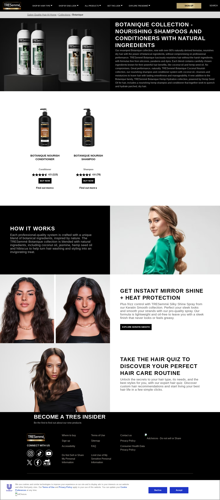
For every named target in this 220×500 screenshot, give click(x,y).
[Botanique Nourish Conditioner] (45, 127)
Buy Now (45, 181)
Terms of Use (48, 487)
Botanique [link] (77, 14)
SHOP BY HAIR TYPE (41, 6)
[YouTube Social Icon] (48, 453)
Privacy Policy (65, 487)
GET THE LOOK (113, 6)
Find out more (44, 188)
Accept (179, 490)
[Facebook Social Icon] (37, 462)
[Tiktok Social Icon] (39, 453)
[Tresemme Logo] (12, 5)
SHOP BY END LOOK (67, 6)
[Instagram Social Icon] (30, 453)
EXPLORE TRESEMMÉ (138, 6)
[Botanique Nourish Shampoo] (88, 127)
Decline (157, 490)
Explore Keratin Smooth (136, 327)
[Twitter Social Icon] (29, 462)
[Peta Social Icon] (46, 462)
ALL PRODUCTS (92, 6)
